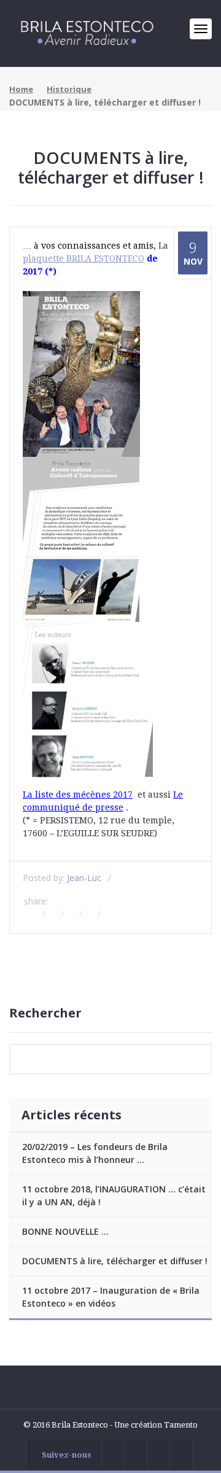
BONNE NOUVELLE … (65, 1231)
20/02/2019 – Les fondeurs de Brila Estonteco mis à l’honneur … (95, 1153)
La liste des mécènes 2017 (78, 794)
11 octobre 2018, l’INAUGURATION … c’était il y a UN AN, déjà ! (114, 1195)
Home (21, 89)
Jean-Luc (84, 878)
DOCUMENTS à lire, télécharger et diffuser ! (114, 1261)
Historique (69, 89)
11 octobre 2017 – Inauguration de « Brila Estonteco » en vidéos (111, 1297)
